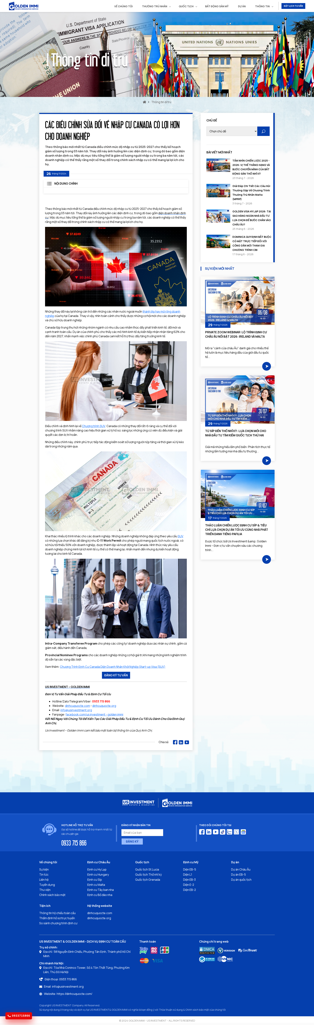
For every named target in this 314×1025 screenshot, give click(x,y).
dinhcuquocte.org (104, 706)
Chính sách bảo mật (52, 895)
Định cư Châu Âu (98, 862)
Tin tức (44, 875)
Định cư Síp (94, 880)
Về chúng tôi (123, 6)
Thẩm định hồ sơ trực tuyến (57, 918)
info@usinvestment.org (76, 710)
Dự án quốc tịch (241, 880)
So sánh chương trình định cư (58, 923)
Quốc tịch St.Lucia (147, 869)
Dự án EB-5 (238, 875)
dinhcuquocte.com (77, 706)
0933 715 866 (73, 842)
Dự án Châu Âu (240, 869)
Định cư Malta (96, 885)
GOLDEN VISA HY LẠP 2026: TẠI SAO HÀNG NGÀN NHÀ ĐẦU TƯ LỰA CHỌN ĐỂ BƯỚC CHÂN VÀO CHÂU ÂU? (251, 218)
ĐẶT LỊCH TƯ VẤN (293, 5)
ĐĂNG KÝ (132, 841)
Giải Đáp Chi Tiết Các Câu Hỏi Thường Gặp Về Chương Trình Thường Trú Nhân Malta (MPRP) (251, 192)
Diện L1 (187, 875)
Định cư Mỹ (190, 862)
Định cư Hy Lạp (96, 869)
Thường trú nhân (154, 6)
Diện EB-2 (189, 890)
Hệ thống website (99, 906)
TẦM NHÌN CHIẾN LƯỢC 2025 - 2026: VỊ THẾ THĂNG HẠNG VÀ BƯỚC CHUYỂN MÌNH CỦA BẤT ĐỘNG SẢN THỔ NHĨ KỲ (251, 167)
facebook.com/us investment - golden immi (94, 714)
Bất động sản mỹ (217, 6)
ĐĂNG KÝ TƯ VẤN (116, 675)
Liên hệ (44, 880)
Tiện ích (45, 906)
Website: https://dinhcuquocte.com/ (68, 994)
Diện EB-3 (189, 880)
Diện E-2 (188, 885)
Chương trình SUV (93, 426)
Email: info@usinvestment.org (64, 987)
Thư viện (45, 890)
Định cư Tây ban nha (100, 890)
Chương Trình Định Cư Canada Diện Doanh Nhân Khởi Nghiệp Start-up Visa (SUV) (112, 667)
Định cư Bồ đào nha (99, 895)
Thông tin (262, 6)
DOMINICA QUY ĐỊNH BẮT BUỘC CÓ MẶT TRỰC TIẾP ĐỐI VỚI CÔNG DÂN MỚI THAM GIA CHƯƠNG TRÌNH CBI (251, 243)
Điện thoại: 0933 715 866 (61, 979)
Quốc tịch (186, 6)
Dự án (242, 6)
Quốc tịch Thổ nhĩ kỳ (148, 875)
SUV (180, 536)
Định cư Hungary (98, 875)
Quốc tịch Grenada (147, 880)
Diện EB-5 (189, 869)
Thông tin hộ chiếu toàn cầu (57, 913)
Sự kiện (44, 869)
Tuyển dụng (47, 885)
